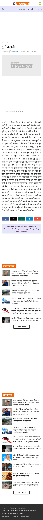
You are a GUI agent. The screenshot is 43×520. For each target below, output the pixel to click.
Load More (21, 327)
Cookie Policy (21, 508)
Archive (7, 43)
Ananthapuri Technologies (21, 516)
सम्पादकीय (31, 9)
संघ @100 (22, 9)
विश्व (14, 9)
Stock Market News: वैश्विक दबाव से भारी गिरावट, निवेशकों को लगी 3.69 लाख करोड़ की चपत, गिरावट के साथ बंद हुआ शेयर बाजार (25, 310)
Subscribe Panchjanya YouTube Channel (21, 226)
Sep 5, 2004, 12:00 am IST (29, 51)
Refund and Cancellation (10, 510)
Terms (12, 508)
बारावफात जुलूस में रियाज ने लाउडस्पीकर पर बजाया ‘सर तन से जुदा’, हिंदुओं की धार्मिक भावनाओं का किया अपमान (24, 273)
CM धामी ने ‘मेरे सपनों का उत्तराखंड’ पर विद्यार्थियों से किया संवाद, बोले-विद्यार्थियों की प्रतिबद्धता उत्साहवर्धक (26, 301)
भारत (8, 9)
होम (3, 9)
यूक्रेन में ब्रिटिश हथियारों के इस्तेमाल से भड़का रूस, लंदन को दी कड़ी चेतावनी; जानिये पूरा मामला (26, 457)
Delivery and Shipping (28, 510)
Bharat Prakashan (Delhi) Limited (13, 513)
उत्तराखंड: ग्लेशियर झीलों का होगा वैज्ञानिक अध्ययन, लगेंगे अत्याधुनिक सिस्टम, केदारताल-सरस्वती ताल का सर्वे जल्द (25, 283)
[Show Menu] (3, 3)
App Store (24, 231)
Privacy (4, 508)
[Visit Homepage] (21, 3)
